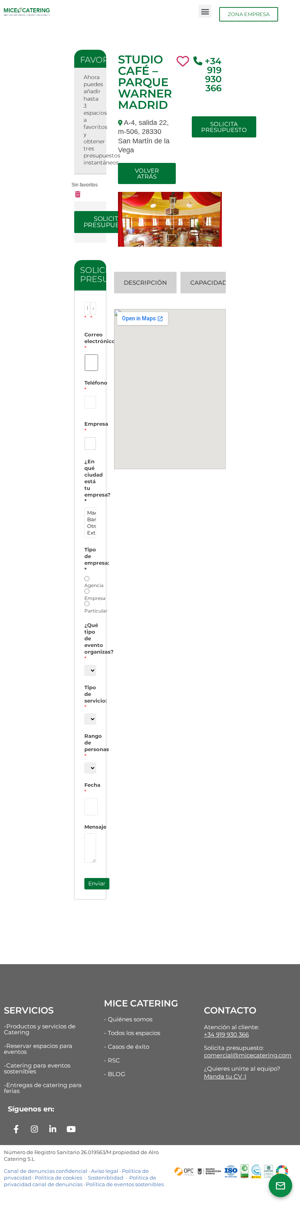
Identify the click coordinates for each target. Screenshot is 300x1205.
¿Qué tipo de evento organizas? (90, 641)
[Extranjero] (90, 532)
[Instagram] (34, 1129)
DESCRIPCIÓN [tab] (145, 282)
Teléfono (90, 385)
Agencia (94, 585)
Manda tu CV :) (225, 1076)
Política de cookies (58, 1177)
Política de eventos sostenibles (125, 1184)
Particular (95, 611)
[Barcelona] (90, 519)
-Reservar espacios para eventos (38, 1048)
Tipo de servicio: (90, 697)
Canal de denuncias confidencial (46, 1171)
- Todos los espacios (132, 1033)
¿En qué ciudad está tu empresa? (90, 481)
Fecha (90, 788)
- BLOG (114, 1074)
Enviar (96, 883)
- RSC (112, 1060)
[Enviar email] (280, 1185)
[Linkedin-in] (53, 1129)
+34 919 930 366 (213, 75)
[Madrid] (90, 512)
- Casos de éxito (126, 1046)
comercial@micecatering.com (247, 1055)
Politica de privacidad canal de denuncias (80, 1180)
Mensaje (90, 827)
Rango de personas (90, 746)
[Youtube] (71, 1129)
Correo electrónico (90, 341)
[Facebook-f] (16, 1129)
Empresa (90, 427)
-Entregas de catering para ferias (43, 1088)
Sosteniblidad (105, 1177)
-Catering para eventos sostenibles (37, 1068)
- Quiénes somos (128, 1019)
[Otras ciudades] (90, 526)
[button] (204, 11)
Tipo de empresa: (90, 559)
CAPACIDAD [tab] (208, 282)
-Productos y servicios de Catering (39, 1029)
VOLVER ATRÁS (147, 173)
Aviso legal (104, 1171)
